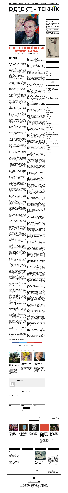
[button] (58, 15)
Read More (15, 463)
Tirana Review (48, 151)
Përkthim (47, 136)
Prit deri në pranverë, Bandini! (50, 140)
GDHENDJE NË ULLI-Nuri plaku (14, 366)
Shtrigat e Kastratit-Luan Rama (40, 462)
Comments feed (48, 73)
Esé (27, 53)
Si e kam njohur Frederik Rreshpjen (51, 143)
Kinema (47, 121)
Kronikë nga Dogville (49, 123)
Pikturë (47, 138)
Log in (47, 70)
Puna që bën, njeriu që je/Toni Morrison (33, 432)
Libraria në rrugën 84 (49, 127)
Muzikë (47, 130)
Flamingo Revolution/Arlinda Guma (53, 94)
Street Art (47, 145)
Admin (36, 53)
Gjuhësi (47, 119)
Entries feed (48, 71)
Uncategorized (48, 152)
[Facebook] (57, 4)
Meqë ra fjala (48, 129)
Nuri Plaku (31, 345)
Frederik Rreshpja (26, 345)
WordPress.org (48, 75)
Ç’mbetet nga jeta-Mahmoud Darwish (53, 90)
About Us (47, 108)
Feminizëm (47, 116)
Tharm (47, 149)
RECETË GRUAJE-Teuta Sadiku (53, 98)
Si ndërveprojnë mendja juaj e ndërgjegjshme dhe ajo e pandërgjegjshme (52, 33)
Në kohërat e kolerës (49, 132)
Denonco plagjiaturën (49, 112)
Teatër (47, 147)
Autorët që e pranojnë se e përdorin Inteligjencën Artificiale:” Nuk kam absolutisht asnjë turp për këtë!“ (44, 435)
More (37, 470)
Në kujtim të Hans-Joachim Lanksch (51, 134)
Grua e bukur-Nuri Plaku (26, 364)
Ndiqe (53, 81)
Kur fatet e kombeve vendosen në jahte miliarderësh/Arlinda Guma (54, 433)
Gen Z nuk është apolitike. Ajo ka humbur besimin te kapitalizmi (52, 24)
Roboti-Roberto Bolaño (49, 21)
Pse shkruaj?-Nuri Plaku (38, 364)
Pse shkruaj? (48, 141)
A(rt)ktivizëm (48, 107)
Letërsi (31, 53)
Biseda (47, 110)
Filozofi (47, 118)
